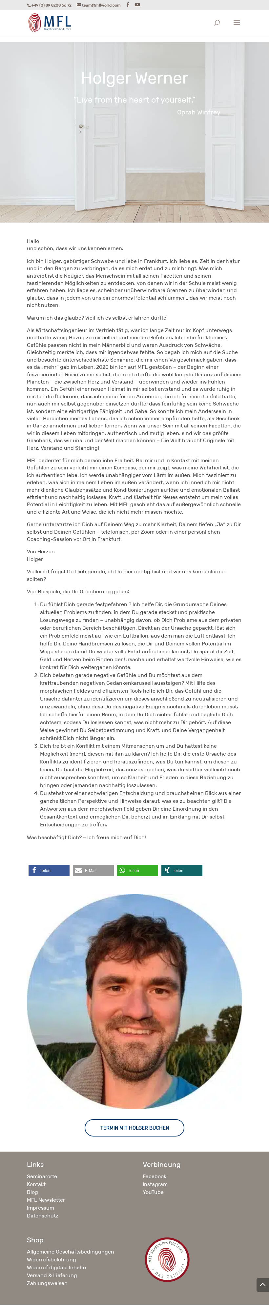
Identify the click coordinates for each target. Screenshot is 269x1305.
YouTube (153, 1192)
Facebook (154, 1176)
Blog (32, 1192)
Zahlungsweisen (47, 1283)
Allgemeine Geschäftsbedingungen (70, 1252)
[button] (49, 870)
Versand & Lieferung (52, 1275)
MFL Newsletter (46, 1200)
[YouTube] (137, 4)
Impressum (40, 1208)
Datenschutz (42, 1216)
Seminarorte (42, 1176)
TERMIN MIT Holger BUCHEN (134, 1128)
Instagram (155, 1184)
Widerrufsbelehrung (51, 1259)
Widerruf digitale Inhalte (56, 1267)
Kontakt (36, 1184)
